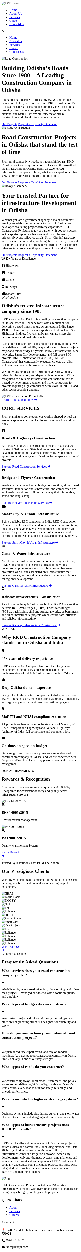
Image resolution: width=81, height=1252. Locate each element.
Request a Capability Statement (37, 124)
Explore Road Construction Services (25, 466)
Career (13, 20)
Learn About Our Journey (18, 399)
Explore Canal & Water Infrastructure (25, 585)
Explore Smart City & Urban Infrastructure (28, 542)
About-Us (15, 13)
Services (14, 17)
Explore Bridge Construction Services (25, 502)
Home (13, 10)
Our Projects (9, 124)
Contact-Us (16, 24)
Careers (14, 1214)
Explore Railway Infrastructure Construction (29, 625)
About (13, 1207)
